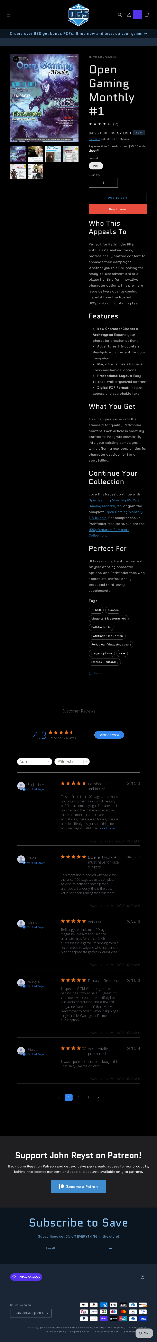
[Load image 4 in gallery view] (70, 154)
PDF (96, 166)
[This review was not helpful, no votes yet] (135, 841)
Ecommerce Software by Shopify (83, 1327)
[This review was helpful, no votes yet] (128, 841)
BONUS (96, 610)
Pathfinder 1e (101, 627)
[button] (8, 14)
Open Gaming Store (50, 1327)
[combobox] (34, 761)
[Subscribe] (110, 1248)
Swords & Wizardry (104, 662)
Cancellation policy (135, 1331)
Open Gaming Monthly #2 (110, 500)
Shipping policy (80, 1331)
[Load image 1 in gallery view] (18, 154)
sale (122, 653)
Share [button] (97, 673)
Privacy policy (138, 1327)
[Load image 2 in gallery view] (35, 154)
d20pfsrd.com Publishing (103, 57)
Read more (107, 828)
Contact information (106, 1331)
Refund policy (116, 1327)
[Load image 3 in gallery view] (53, 154)
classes (113, 610)
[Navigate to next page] (98, 1097)
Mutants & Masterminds (108, 618)
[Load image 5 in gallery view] (18, 171)
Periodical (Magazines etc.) (111, 644)
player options (101, 653)
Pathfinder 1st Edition (107, 636)
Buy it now (118, 209)
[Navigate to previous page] (59, 1097)
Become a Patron (82, 1186)
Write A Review (109, 735)
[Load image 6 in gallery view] (35, 171)
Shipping (94, 139)
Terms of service (56, 1331)
